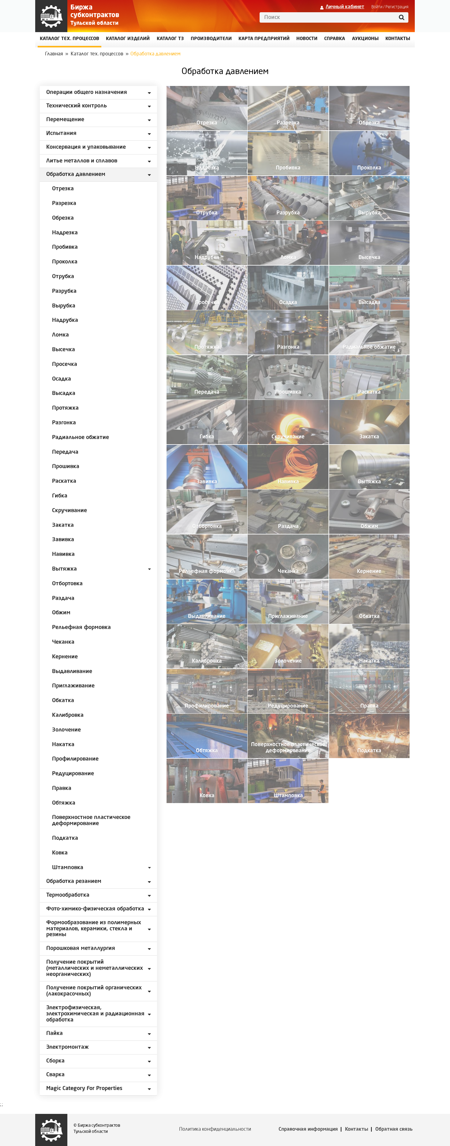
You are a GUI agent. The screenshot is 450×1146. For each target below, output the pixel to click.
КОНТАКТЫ (397, 39)
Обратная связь (394, 1129)
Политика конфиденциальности (215, 1129)
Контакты (356, 1129)
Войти (376, 7)
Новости (306, 39)
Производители (211, 39)
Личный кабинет (345, 7)
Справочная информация (308, 1129)
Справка (334, 39)
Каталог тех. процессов (97, 54)
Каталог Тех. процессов (69, 39)
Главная (54, 54)
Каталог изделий (128, 39)
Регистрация (396, 7)
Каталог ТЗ (170, 39)
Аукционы (365, 39)
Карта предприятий (264, 39)
